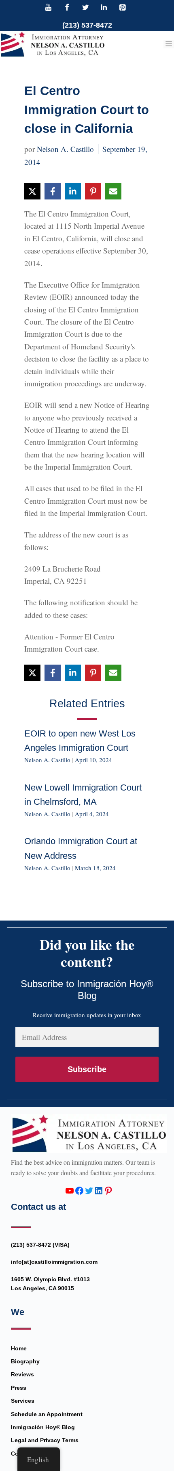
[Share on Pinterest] (93, 191)
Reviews (22, 1374)
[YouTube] (48, 8)
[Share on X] (32, 191)
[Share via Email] (113, 191)
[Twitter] (85, 8)
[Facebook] (67, 8)
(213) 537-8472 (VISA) (40, 1244)
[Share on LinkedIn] (73, 191)
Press (18, 1387)
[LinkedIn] (104, 8)
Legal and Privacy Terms (45, 1440)
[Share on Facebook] (53, 191)
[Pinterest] (122, 8)
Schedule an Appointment (47, 1414)
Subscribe (87, 1069)
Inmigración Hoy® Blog (43, 1427)
